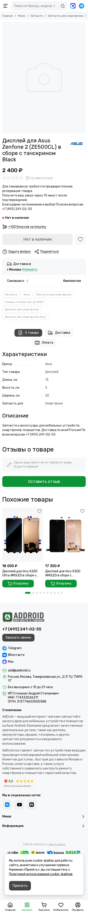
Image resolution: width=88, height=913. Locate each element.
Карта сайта (57, 844)
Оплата (47, 343)
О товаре (32, 333)
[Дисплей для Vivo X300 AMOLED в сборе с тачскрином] (65, 534)
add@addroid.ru (19, 670)
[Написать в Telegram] (81, 6)
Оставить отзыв (44, 481)
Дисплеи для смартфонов (22, 309)
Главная (7, 15)
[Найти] (62, 6)
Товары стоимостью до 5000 (24, 302)
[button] (27, 593)
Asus (26, 294)
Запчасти (36, 15)
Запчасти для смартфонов (65, 15)
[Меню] (5, 5)
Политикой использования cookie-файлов (40, 874)
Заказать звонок (18, 637)
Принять (20, 885)
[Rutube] (32, 805)
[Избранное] (80, 239)
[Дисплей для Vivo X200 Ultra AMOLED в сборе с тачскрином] (22, 534)
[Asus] (77, 143)
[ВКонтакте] (7, 805)
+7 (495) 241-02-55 (21, 629)
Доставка (62, 333)
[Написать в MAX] (73, 6)
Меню (21, 15)
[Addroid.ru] (23, 617)
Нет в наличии (37, 239)
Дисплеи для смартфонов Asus (25, 316)
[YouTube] (19, 805)
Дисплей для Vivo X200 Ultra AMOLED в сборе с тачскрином (19, 573)
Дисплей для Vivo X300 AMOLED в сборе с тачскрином (62, 573)
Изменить (29, 270)
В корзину (21, 583)
